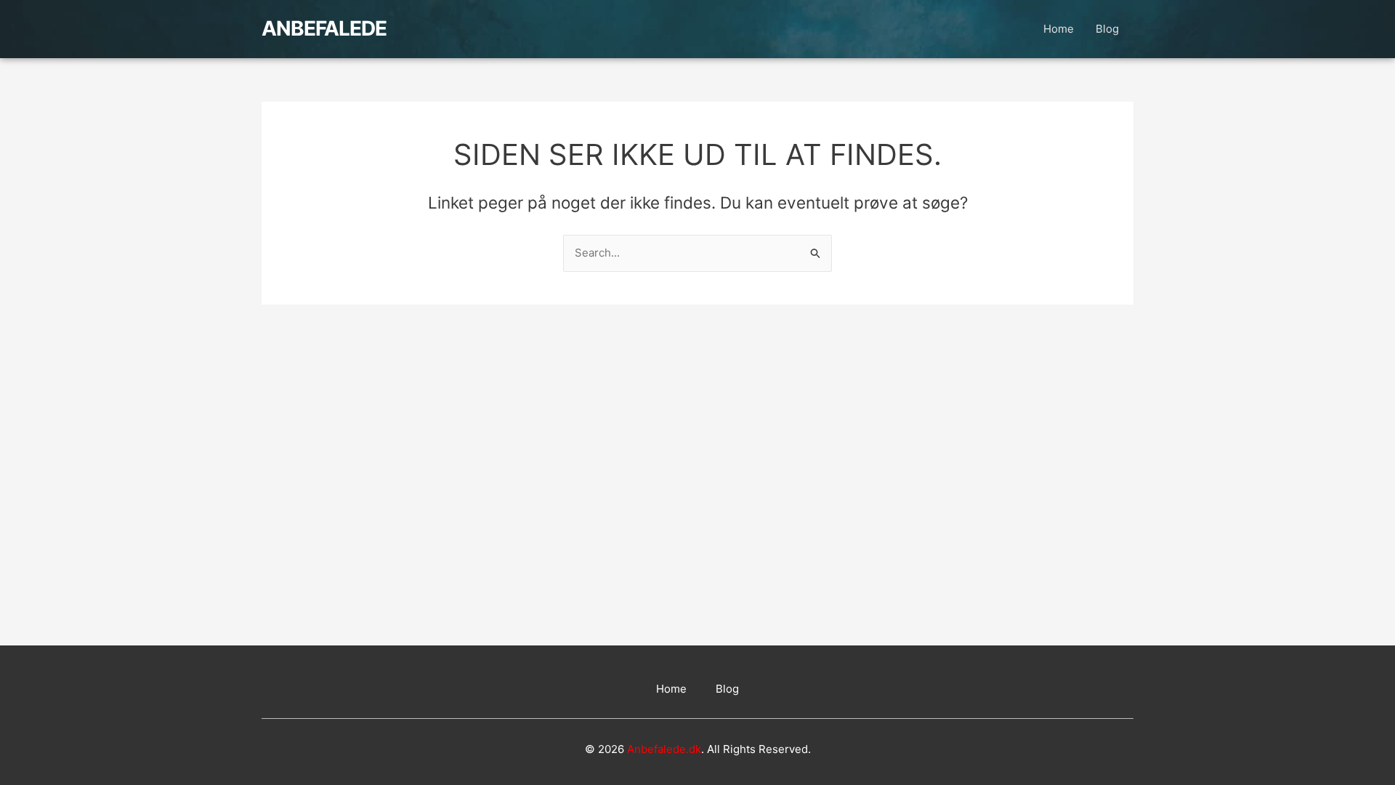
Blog (1107, 29)
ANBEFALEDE (324, 28)
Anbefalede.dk (664, 749)
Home (1058, 29)
